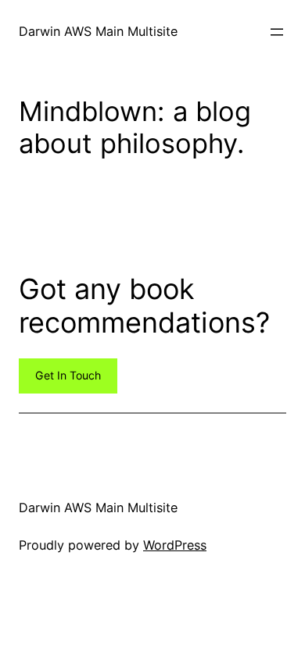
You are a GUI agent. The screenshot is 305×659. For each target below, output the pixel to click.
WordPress (174, 545)
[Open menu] (276, 32)
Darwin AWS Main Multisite (98, 31)
